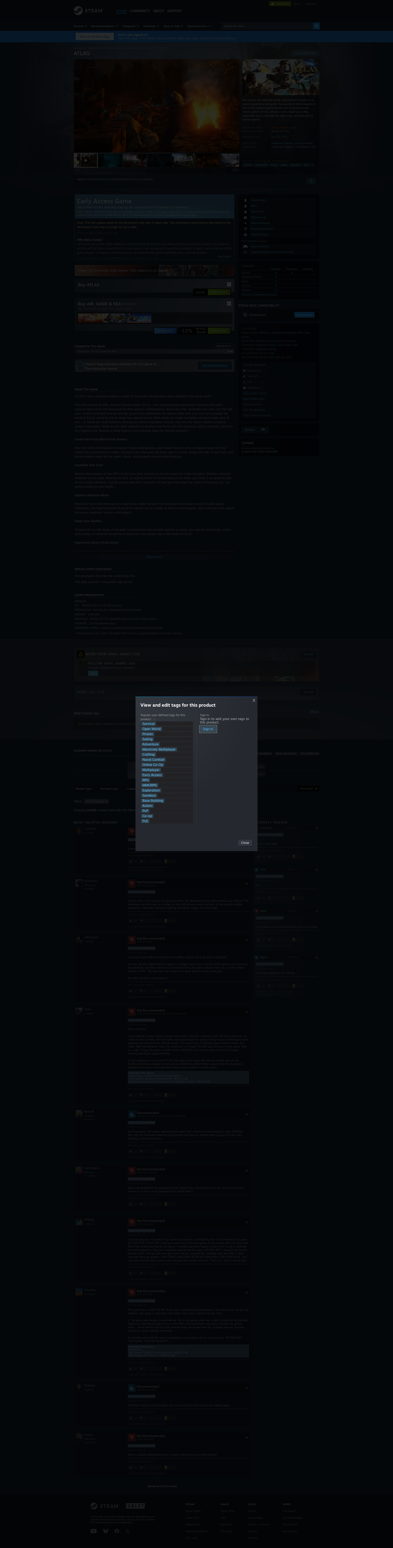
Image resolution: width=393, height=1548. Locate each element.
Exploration (151, 790)
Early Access (152, 775)
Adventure (150, 744)
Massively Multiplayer (159, 749)
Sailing (147, 739)
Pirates (147, 734)
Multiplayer (150, 770)
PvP (145, 811)
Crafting (148, 754)
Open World (151, 729)
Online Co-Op (152, 765)
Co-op (147, 816)
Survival (148, 724)
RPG (145, 780)
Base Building (152, 801)
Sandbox (149, 795)
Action (147, 806)
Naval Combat (153, 760)
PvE (145, 821)
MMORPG (149, 785)
